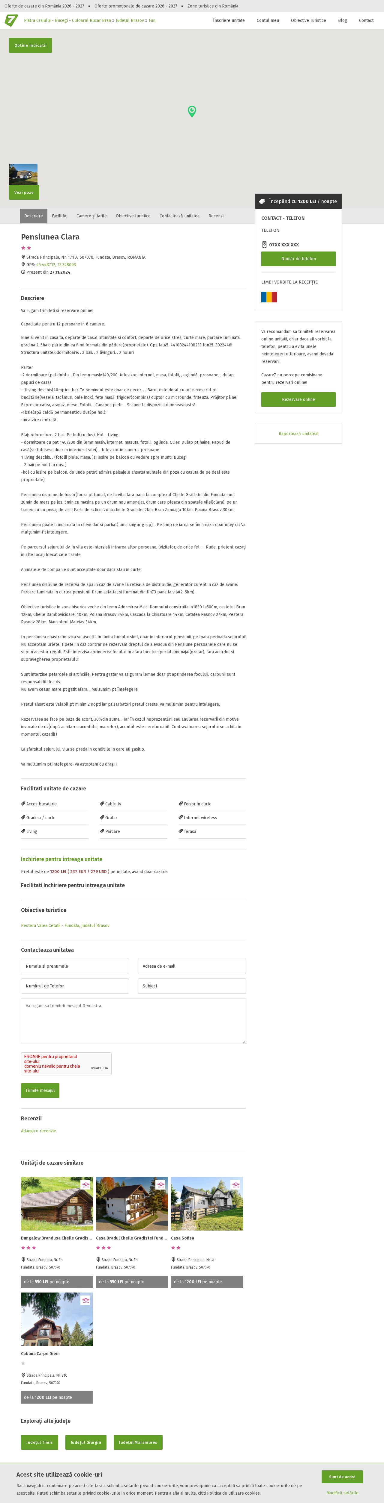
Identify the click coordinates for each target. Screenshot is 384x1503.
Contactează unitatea (180, 216)
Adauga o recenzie (38, 1131)
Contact (366, 20)
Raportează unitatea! (298, 433)
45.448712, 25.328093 (56, 264)
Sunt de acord (342, 1477)
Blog (342, 20)
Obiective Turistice (308, 20)
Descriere (33, 216)
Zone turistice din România (213, 6)
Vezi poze (24, 192)
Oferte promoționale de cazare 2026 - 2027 (135, 6)
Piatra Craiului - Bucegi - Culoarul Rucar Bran (67, 20)
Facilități (60, 216)
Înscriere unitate (229, 20)
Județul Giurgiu (86, 1442)
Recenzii (216, 216)
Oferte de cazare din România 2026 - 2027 (44, 6)
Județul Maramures (138, 1442)
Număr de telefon (298, 258)
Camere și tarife (91, 216)
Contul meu (268, 20)
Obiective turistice (133, 216)
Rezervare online (298, 399)
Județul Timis (39, 1442)
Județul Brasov (130, 20)
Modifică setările (342, 1493)
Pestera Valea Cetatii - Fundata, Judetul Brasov (65, 925)
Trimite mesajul (40, 1090)
